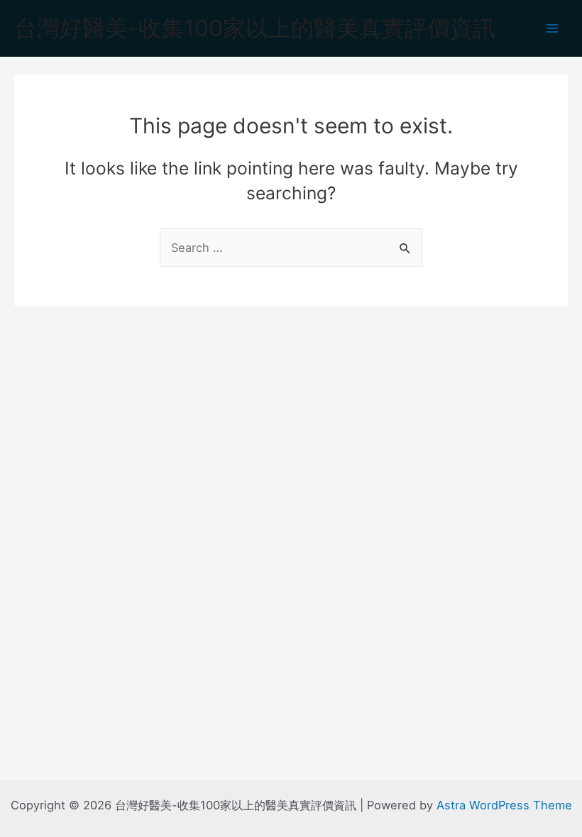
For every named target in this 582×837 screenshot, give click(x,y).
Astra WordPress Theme (504, 805)
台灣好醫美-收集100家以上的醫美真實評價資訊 (254, 28)
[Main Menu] (552, 29)
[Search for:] (291, 247)
